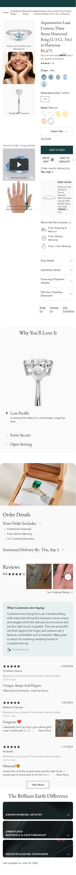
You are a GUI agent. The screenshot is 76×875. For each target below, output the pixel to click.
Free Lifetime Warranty (19, 534)
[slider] (26, 203)
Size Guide (46, 139)
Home (6, 13)
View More (38, 785)
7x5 (45, 99)
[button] (57, 260)
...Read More (44, 731)
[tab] (38, 810)
